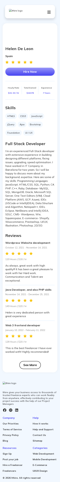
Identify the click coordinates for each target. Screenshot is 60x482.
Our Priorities (10, 423)
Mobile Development (44, 459)
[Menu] (49, 12)
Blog (5, 440)
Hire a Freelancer (12, 465)
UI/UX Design (40, 470)
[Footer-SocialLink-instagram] (11, 410)
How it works (40, 423)
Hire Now (30, 72)
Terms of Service (12, 429)
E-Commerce (40, 465)
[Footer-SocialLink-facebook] (5, 410)
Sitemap (37, 440)
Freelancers (9, 470)
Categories (40, 448)
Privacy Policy (11, 435)
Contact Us (39, 435)
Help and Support (43, 429)
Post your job (10, 459)
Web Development (43, 453)
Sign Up (7, 453)
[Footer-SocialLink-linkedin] (17, 410)
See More (30, 365)
